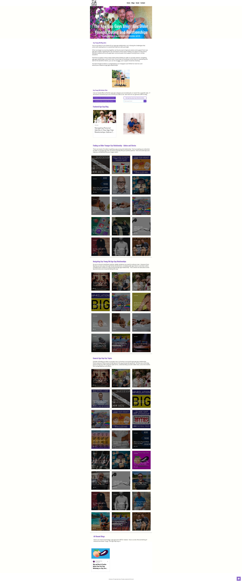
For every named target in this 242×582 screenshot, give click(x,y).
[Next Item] (114, 116)
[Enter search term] (145, 101)
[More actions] (108, 561)
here (119, 60)
